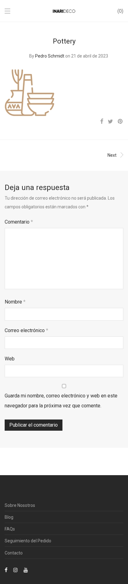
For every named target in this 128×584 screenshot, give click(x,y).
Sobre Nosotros (20, 505)
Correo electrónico (26, 330)
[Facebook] (6, 569)
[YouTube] (26, 569)
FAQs (10, 528)
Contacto (14, 552)
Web (10, 359)
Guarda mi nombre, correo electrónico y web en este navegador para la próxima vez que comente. (61, 401)
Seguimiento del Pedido (28, 540)
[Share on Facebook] (101, 121)
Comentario (19, 222)
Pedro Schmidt (49, 55)
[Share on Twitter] (110, 121)
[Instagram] (15, 569)
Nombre (15, 302)
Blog (9, 517)
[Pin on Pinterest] (120, 121)
